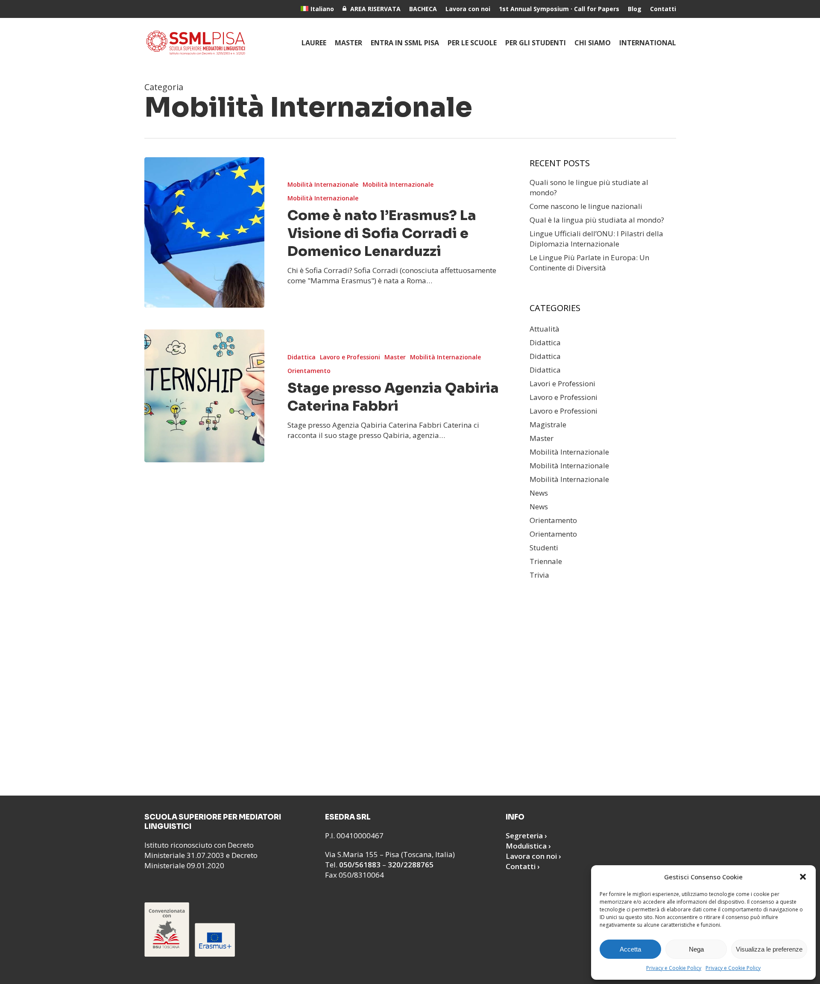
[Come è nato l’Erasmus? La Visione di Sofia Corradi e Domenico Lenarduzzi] (204, 232)
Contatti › (523, 866)
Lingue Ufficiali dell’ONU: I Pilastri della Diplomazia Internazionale (596, 239)
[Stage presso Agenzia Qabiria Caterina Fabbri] (204, 395)
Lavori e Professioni (562, 383)
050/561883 (360, 864)
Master (395, 357)
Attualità (544, 329)
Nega (696, 949)
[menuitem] (317, 9)
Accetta (630, 949)
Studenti (544, 547)
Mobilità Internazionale (322, 184)
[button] (803, 876)
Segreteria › (526, 835)
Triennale (546, 561)
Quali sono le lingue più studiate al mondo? (589, 187)
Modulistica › (528, 846)
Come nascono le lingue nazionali (586, 206)
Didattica (301, 357)
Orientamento (309, 371)
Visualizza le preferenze (769, 949)
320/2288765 (410, 864)
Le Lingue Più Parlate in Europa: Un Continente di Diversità (589, 263)
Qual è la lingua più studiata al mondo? (597, 220)
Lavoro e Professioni (350, 357)
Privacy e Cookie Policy (673, 968)
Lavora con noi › (533, 856)
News (539, 493)
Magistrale (548, 424)
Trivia (539, 575)
